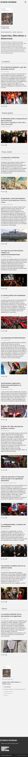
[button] (25, 2)
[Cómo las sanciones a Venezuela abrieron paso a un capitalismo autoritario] (14, 509)
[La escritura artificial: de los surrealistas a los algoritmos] (14, 646)
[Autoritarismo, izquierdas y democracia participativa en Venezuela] (14, 411)
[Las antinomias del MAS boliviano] (14, 367)
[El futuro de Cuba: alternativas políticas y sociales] (14, 461)
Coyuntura (7, 687)
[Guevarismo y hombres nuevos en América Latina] (14, 593)
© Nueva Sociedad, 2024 (6, 755)
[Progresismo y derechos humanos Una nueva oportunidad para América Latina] (14, 235)
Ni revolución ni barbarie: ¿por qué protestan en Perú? (14, 689)
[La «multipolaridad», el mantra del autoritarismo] (14, 550)
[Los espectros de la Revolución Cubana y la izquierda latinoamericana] (14, 280)
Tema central (8, 693)
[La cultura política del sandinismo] (14, 322)
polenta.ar (25, 755)
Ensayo (6, 695)
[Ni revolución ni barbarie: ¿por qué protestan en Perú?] (14, 97)
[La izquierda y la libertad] (14, 183)
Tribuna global (8, 691)
